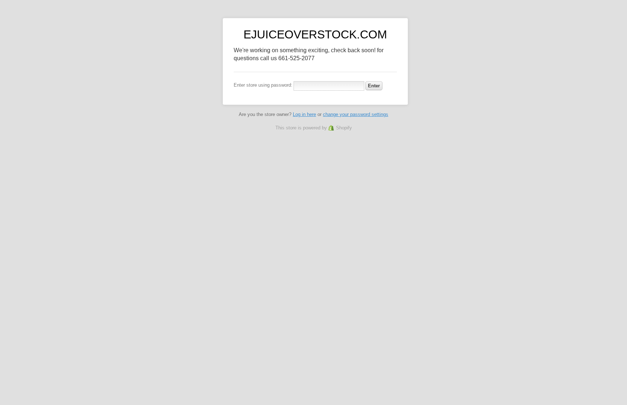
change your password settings (355, 114)
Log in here (304, 114)
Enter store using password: (263, 85)
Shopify (344, 128)
